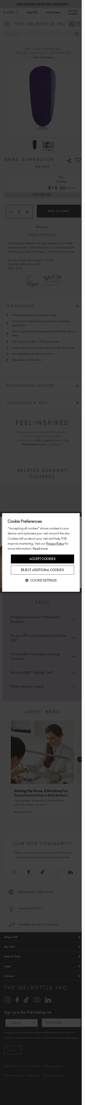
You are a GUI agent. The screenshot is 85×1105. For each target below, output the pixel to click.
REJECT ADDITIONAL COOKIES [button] (42, 570)
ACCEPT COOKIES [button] (42, 559)
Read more (40, 549)
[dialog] (41, 552)
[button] (41, 580)
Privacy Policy (55, 544)
